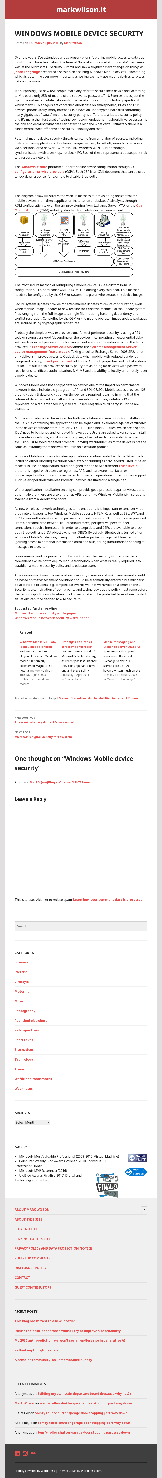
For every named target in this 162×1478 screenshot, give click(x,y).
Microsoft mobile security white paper (45, 613)
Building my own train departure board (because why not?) (84, 1393)
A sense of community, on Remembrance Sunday (53, 1360)
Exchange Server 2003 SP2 (52, 347)
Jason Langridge (27, 72)
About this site (28, 1219)
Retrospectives (27, 1030)
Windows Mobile (34, 167)
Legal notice (26, 1229)
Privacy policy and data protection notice (53, 1248)
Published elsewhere (31, 1020)
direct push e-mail (57, 361)
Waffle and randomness (33, 1079)
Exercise (21, 972)
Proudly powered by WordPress (35, 1471)
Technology (24, 1059)
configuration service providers (39, 171)
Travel (20, 1069)
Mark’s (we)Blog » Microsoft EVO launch (61, 782)
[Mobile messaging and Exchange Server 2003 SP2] (124, 661)
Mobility (104, 698)
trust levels (128, 466)
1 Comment (133, 698)
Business (21, 962)
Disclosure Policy (30, 1268)
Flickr (33, 1456)
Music (19, 1001)
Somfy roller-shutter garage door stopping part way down (86, 1403)
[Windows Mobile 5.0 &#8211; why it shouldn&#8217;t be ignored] (40, 663)
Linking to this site (32, 1239)
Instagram (25, 1456)
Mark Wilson (73, 43)
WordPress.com (91, 1471)
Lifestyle (22, 982)
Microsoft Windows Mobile (78, 698)
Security (117, 698)
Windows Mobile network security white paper (52, 618)
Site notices (24, 1050)
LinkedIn (17, 1456)
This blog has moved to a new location (45, 1321)
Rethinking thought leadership (39, 1350)
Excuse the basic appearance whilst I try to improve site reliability (68, 1331)
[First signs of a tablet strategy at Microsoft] (82, 661)
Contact (22, 1277)
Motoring (22, 991)
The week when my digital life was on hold (45, 720)
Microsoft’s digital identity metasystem (43, 734)
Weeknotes (24, 1088)
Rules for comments (32, 1258)
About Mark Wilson (32, 1209)
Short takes (24, 1040)
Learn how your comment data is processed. (108, 899)
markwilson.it (81, 9)
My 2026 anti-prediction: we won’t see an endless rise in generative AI (70, 1340)
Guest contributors (33, 1287)
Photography (25, 1011)
